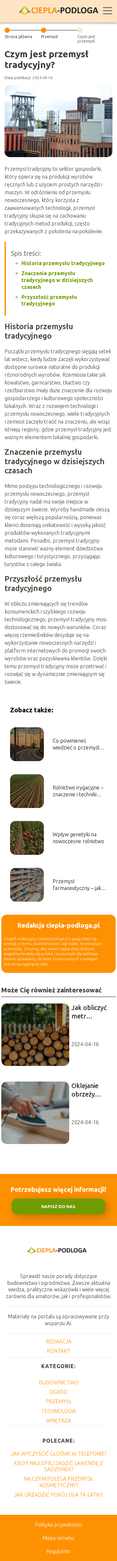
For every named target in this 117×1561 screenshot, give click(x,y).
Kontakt (58, 1351)
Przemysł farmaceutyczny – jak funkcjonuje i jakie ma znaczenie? (77, 885)
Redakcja (58, 1341)
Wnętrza (58, 1420)
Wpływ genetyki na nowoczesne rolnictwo (78, 837)
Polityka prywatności (58, 1524)
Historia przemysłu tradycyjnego (63, 263)
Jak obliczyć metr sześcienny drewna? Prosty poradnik (89, 1012)
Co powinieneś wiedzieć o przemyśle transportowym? (77, 744)
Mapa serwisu (58, 1538)
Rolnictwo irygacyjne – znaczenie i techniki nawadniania (78, 791)
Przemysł (49, 36)
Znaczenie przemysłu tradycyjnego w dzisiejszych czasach (57, 280)
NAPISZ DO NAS (58, 1206)
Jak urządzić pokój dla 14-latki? (58, 1495)
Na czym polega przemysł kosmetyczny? (58, 1482)
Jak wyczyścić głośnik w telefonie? (58, 1454)
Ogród (58, 1392)
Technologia (58, 1411)
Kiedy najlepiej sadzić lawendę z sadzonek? (58, 1466)
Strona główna (18, 36)
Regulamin (58, 1551)
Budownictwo (59, 1382)
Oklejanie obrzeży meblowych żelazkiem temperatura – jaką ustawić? (90, 1090)
